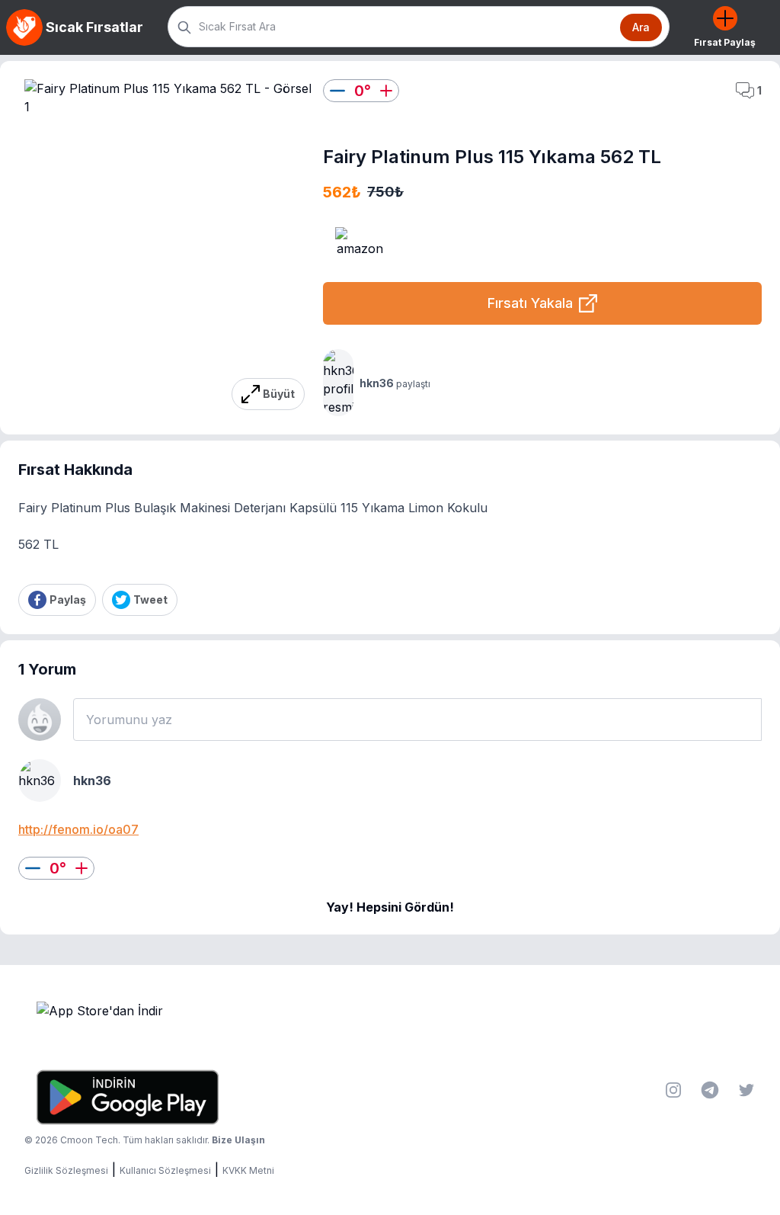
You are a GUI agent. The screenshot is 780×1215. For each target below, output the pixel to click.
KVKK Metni (248, 1170)
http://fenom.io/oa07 (78, 829)
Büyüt (279, 393)
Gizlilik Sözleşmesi (66, 1170)
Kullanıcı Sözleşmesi (165, 1170)
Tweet (150, 599)
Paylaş (68, 599)
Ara (641, 27)
